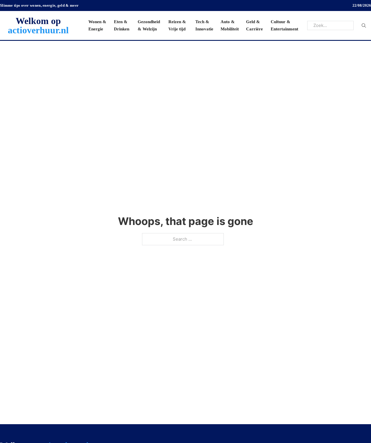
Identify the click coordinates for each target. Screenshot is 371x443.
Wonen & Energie (97, 25)
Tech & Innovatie (204, 25)
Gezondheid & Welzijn (149, 25)
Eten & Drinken (121, 25)
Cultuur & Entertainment (284, 25)
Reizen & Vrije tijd (177, 25)
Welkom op (38, 25)
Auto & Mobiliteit (230, 25)
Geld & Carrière (254, 25)
